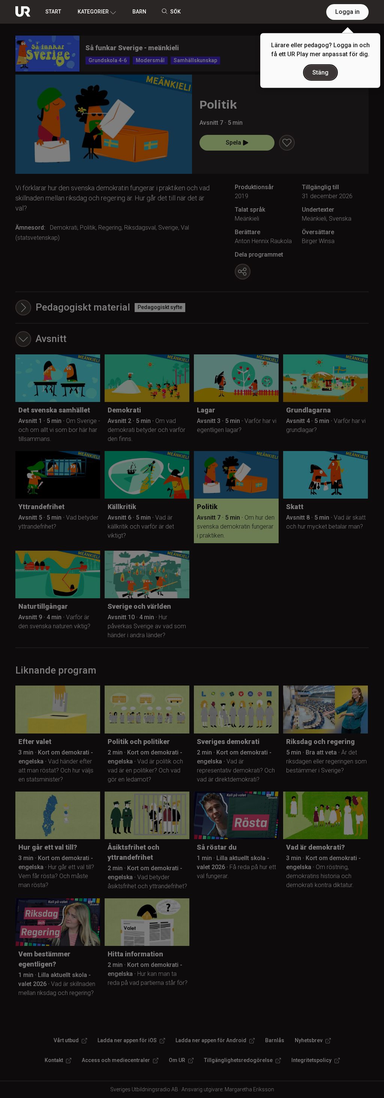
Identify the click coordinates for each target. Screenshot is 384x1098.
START (53, 12)
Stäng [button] (320, 72)
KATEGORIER (93, 12)
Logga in (347, 11)
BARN (139, 12)
